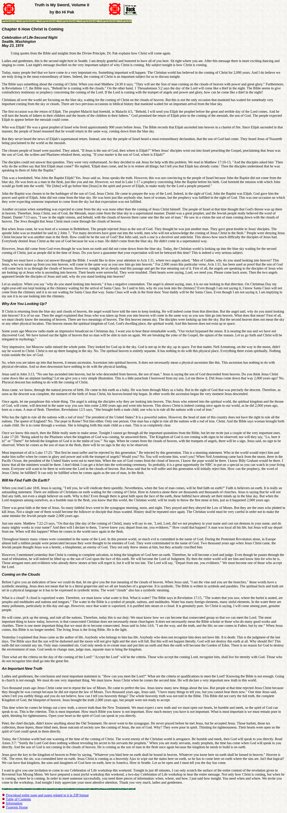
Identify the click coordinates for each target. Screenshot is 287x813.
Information (14, 803)
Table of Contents (18, 799)
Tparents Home (17, 807)
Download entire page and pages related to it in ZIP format (47, 795)
